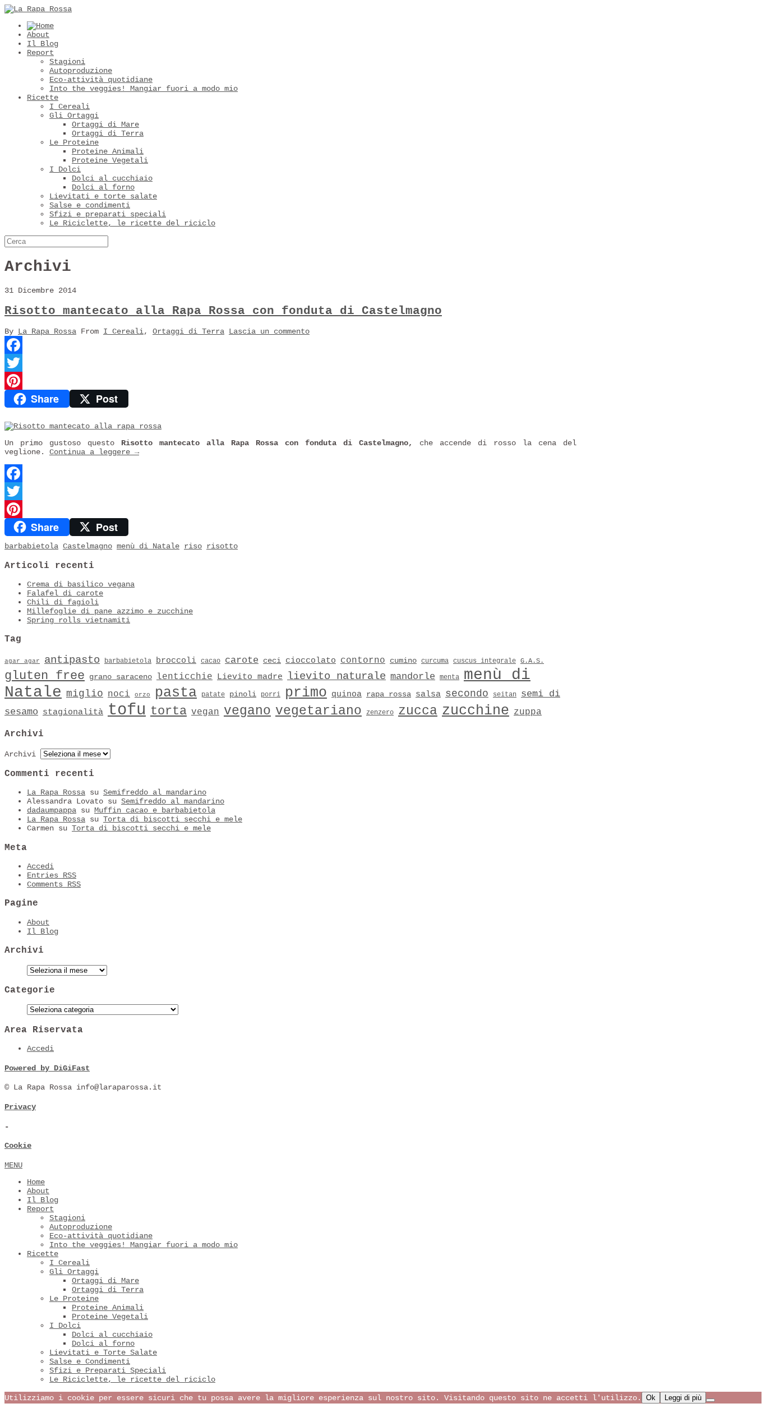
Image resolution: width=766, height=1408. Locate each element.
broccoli (176, 660)
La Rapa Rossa (47, 331)
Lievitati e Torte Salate (103, 1352)
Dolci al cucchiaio (112, 178)
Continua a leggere (94, 451)
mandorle (412, 676)
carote (242, 660)
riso (193, 546)
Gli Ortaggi (74, 115)
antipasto (72, 660)
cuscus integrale (484, 661)
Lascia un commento (269, 331)
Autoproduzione (80, 70)
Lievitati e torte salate (103, 196)
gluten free (44, 675)
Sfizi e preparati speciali (107, 214)
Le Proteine (74, 142)
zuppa (528, 712)
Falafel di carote (65, 593)
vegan (205, 712)
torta (168, 711)
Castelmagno (87, 546)
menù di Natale (148, 546)
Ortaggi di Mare (105, 124)
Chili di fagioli (63, 602)
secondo (466, 693)
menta (449, 677)
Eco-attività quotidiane (101, 79)
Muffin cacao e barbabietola (154, 810)
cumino (403, 661)
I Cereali (69, 106)
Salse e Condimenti (89, 1361)
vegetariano (318, 711)
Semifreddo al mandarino (154, 792)
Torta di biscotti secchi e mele (172, 819)
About (38, 34)
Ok (651, 1397)
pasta (176, 692)
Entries (51, 875)
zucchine (475, 711)
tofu (127, 710)
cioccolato (310, 660)
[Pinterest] (290, 381)
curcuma (435, 661)
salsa (428, 694)
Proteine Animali (108, 151)
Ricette (42, 97)
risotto (222, 546)
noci (119, 694)
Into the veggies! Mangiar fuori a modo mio (143, 88)
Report (40, 52)
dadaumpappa (51, 810)
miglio (84, 693)
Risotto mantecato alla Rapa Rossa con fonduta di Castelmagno (223, 310)
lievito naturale (336, 676)
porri (270, 695)
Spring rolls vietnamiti (78, 620)
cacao (210, 661)
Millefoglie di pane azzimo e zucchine (110, 611)
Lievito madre (250, 676)
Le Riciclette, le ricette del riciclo (132, 223)
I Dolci (65, 169)
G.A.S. (532, 661)
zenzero (380, 713)
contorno (362, 660)
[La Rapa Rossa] (38, 8)
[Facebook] (290, 345)
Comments (54, 884)
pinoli (242, 694)
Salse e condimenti (89, 205)
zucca (417, 711)
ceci (272, 661)
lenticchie (184, 677)
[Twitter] (290, 363)
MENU (13, 1165)
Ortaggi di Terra (108, 133)
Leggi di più (683, 1397)
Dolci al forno (103, 187)
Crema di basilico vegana (81, 584)
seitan (504, 695)
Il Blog (42, 43)
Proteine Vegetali (110, 160)
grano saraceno (120, 677)
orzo (142, 694)
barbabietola (31, 546)
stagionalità (73, 712)
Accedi (40, 866)
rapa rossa (388, 694)
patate (213, 695)
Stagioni (67, 61)
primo (306, 693)
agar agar (22, 661)
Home (36, 1182)
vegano (247, 711)
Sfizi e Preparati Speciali (107, 1370)
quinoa (346, 694)
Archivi (20, 754)
